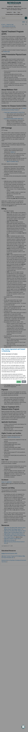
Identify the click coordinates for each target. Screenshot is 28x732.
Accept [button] (18, 381)
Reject (24, 381)
